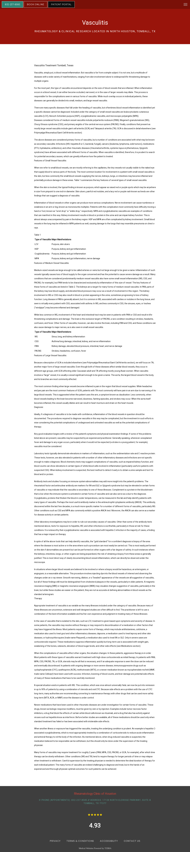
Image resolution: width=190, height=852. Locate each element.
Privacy (55, 841)
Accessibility (109, 841)
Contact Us (132, 841)
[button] (186, 5)
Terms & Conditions (80, 841)
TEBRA (107, 848)
